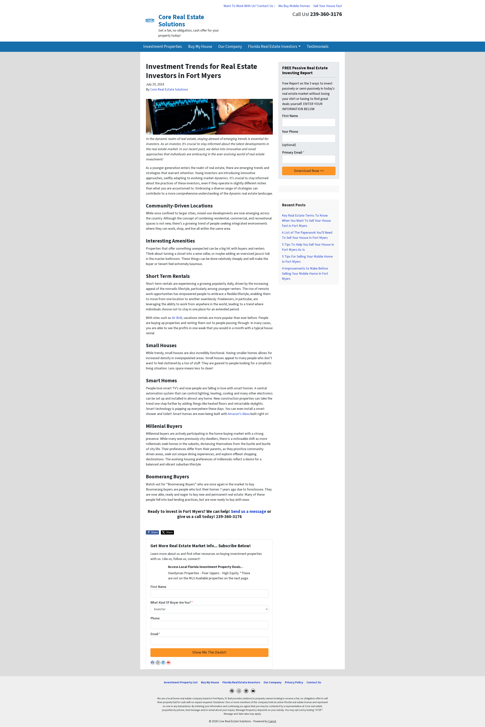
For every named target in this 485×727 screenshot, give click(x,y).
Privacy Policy (294, 682)
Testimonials (318, 47)
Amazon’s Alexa (239, 414)
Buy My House (200, 47)
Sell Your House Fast (327, 6)
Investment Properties (162, 47)
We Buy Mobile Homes (294, 6)
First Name (158, 586)
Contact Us (314, 682)
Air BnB (177, 317)
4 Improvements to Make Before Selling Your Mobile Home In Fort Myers (305, 273)
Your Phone (290, 131)
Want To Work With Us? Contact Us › (249, 6)
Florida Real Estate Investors (272, 47)
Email (155, 634)
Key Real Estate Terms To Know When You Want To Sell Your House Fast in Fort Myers (306, 220)
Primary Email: (293, 152)
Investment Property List (181, 682)
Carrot (272, 721)
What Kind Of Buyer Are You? (171, 602)
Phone (155, 618)
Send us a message (248, 512)
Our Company (230, 47)
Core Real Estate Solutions (169, 89)
